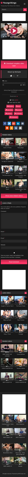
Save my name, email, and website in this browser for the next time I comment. (12, 256)
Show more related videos (14, 196)
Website (3, 245)
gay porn (19, 109)
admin (16, 100)
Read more (13, 96)
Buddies (11, 106)
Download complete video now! (15, 65)
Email (3, 238)
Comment (3, 211)
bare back (9, 109)
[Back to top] (23, 472)
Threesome (14, 117)
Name (3, 231)
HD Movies (19, 113)
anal (19, 106)
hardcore (9, 113)
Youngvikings (9, 2)
